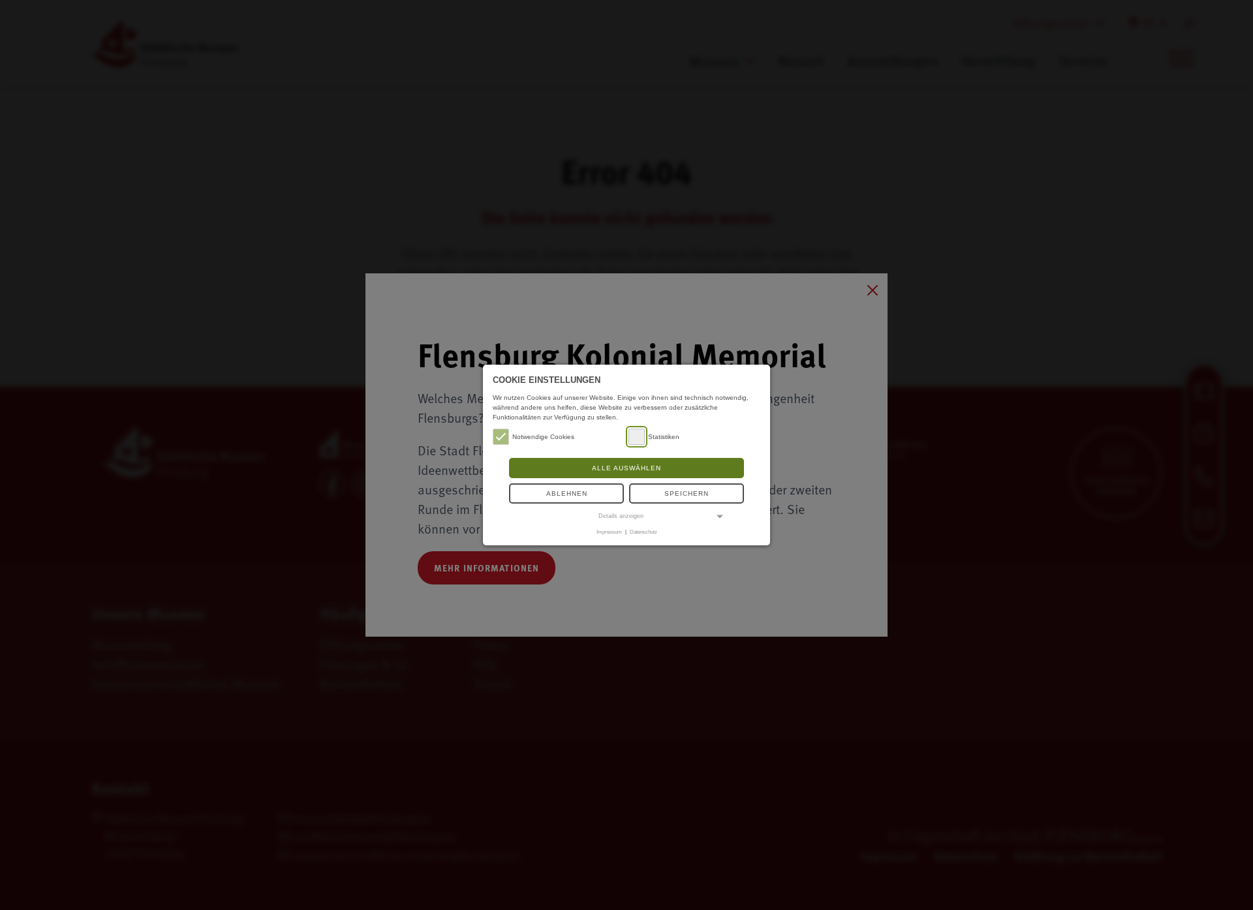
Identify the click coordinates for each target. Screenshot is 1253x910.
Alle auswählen (626, 468)
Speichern (686, 493)
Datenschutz (643, 531)
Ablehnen (566, 493)
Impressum (609, 531)
